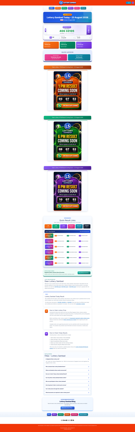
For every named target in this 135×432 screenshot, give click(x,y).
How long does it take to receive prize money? (67, 385)
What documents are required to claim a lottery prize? (67, 392)
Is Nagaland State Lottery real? (67, 359)
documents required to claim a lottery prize (79, 318)
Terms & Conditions (83, 414)
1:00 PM (59, 302)
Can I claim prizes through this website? (67, 388)
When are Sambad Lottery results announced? (67, 370)
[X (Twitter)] (68, 420)
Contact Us (61, 414)
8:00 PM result (72, 286)
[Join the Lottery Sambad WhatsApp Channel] (67, 106)
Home (49, 414)
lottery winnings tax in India (70, 319)
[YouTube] (65, 420)
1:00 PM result (57, 286)
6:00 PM (64, 302)
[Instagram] (70, 420)
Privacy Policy (74, 414)
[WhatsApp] (61, 420)
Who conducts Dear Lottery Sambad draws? (67, 366)
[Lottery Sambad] (67, 3)
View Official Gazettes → (84, 272)
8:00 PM (69, 302)
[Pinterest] (73, 420)
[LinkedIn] (71, 420)
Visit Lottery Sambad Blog (67, 407)
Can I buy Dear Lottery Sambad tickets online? (67, 377)
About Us (54, 414)
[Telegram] (66, 420)
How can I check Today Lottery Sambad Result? (67, 374)
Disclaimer (67, 414)
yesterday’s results (80, 303)
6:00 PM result (64, 286)
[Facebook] (63, 420)
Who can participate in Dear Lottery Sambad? (67, 381)
